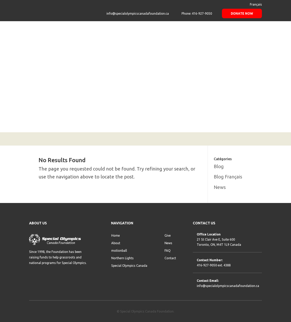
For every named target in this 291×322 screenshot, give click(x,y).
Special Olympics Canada (129, 265)
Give (168, 235)
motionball (119, 250)
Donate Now (242, 13)
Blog (219, 166)
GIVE (211, 32)
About (115, 243)
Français (256, 4)
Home (115, 235)
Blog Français (228, 176)
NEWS (225, 32)
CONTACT (253, 32)
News (220, 187)
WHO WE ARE (175, 32)
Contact (170, 258)
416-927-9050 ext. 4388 (214, 265)
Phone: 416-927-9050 (196, 13)
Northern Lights (122, 258)
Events (197, 32)
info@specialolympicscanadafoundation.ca (138, 13)
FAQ (238, 32)
